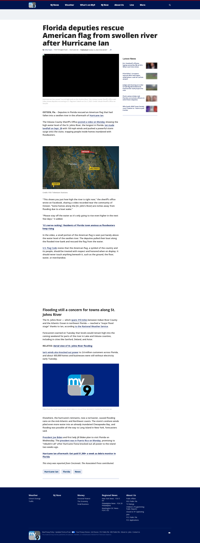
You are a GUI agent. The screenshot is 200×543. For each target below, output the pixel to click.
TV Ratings (130, 504)
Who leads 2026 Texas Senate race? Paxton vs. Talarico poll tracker (133, 108)
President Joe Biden (52, 437)
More (142, 5)
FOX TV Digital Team (61, 50)
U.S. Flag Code (50, 248)
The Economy (82, 501)
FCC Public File (131, 517)
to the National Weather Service (91, 326)
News (78, 471)
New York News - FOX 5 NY (111, 499)
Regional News (109, 495)
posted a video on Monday (91, 122)
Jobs (128, 514)
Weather (33, 495)
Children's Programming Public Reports (135, 508)
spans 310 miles (79, 320)
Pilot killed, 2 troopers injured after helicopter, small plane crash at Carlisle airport (133, 76)
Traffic (31, 501)
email (169, 533)
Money (80, 495)
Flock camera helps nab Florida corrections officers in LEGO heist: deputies (133, 98)
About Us (131, 495)
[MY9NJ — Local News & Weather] (36, 5)
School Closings (35, 498)
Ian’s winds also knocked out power (60, 352)
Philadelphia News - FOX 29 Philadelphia (112, 504)
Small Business (83, 504)
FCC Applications (132, 520)
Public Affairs (131, 498)
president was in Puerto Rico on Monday (80, 440)
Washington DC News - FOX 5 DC (110, 509)
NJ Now (57, 495)
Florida (66, 471)
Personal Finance (83, 498)
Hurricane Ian (74, 50)
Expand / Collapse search (170, 5)
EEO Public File (131, 501)
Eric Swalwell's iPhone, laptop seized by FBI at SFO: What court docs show (133, 65)
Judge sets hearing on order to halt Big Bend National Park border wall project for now (133, 87)
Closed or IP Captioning (135, 512)
